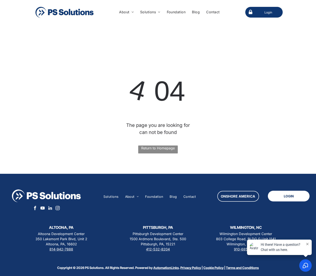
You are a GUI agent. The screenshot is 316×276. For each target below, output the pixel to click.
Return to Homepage (158, 148)
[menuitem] (126, 12)
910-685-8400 (246, 249)
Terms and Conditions (242, 268)
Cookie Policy (213, 268)
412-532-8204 (158, 249)
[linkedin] (50, 208)
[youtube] (42, 208)
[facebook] (35, 208)
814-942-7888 (61, 249)
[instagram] (57, 208)
